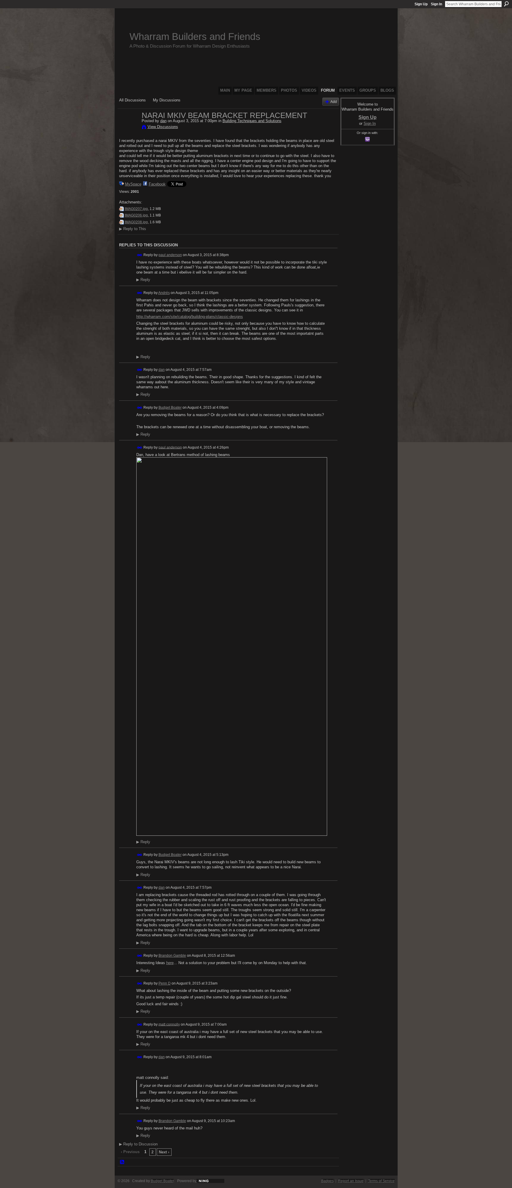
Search (506, 4)
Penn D (165, 983)
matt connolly (169, 1024)
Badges (327, 1181)
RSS (122, 1162)
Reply (143, 280)
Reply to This (132, 229)
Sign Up (421, 4)
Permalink (140, 255)
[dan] (128, 128)
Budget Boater (170, 407)
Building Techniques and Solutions (252, 121)
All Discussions (132, 100)
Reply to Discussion (138, 1144)
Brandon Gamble (172, 955)
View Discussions (163, 127)
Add (333, 102)
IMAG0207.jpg (136, 209)
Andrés (164, 293)
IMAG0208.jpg (136, 222)
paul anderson (170, 255)
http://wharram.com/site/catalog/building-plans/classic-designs (189, 316)
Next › (164, 1152)
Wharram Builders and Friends (194, 36)
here (170, 963)
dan (163, 121)
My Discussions (166, 100)
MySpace (133, 184)
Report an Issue (351, 1181)
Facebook (157, 184)
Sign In (436, 4)
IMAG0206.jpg (136, 215)
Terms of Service (381, 1181)
